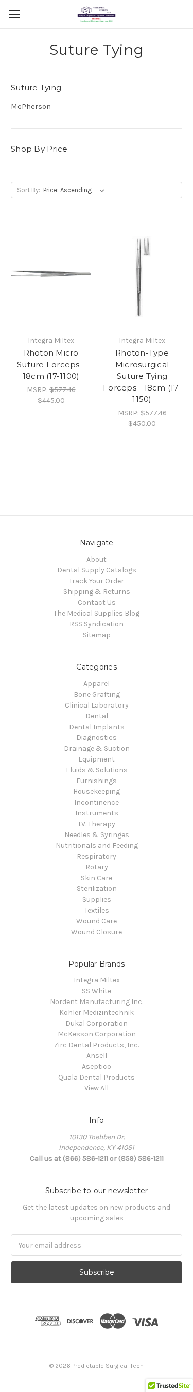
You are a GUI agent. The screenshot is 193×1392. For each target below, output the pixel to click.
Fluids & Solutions (97, 770)
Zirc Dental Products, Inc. (96, 1045)
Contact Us (97, 602)
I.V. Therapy (96, 824)
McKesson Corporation (97, 1034)
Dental (96, 716)
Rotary (96, 867)
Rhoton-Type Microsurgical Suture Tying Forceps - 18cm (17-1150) (142, 376)
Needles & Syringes (96, 834)
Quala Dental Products (96, 1077)
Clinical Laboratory (97, 705)
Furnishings (96, 780)
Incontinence (96, 802)
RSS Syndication (96, 624)
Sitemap (97, 634)
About (96, 559)
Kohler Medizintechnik (96, 1012)
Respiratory (96, 856)
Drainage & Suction (97, 748)
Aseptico (96, 1066)
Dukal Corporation (96, 1023)
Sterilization (97, 888)
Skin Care (96, 878)
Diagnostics (96, 737)
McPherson (31, 106)
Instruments (96, 813)
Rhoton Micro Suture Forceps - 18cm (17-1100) (51, 364)
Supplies (96, 899)
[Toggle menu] (14, 14)
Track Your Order (96, 581)
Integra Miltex (97, 980)
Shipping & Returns (96, 591)
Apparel (96, 683)
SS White (96, 991)
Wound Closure (96, 931)
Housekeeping (96, 791)
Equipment (96, 759)
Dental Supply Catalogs (96, 570)
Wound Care (96, 921)
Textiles (96, 910)
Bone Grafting (97, 694)
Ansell (96, 1055)
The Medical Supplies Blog (96, 613)
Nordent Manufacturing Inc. (96, 1001)
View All (96, 1088)
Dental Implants (97, 726)
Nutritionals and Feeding (97, 845)
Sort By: (28, 190)
